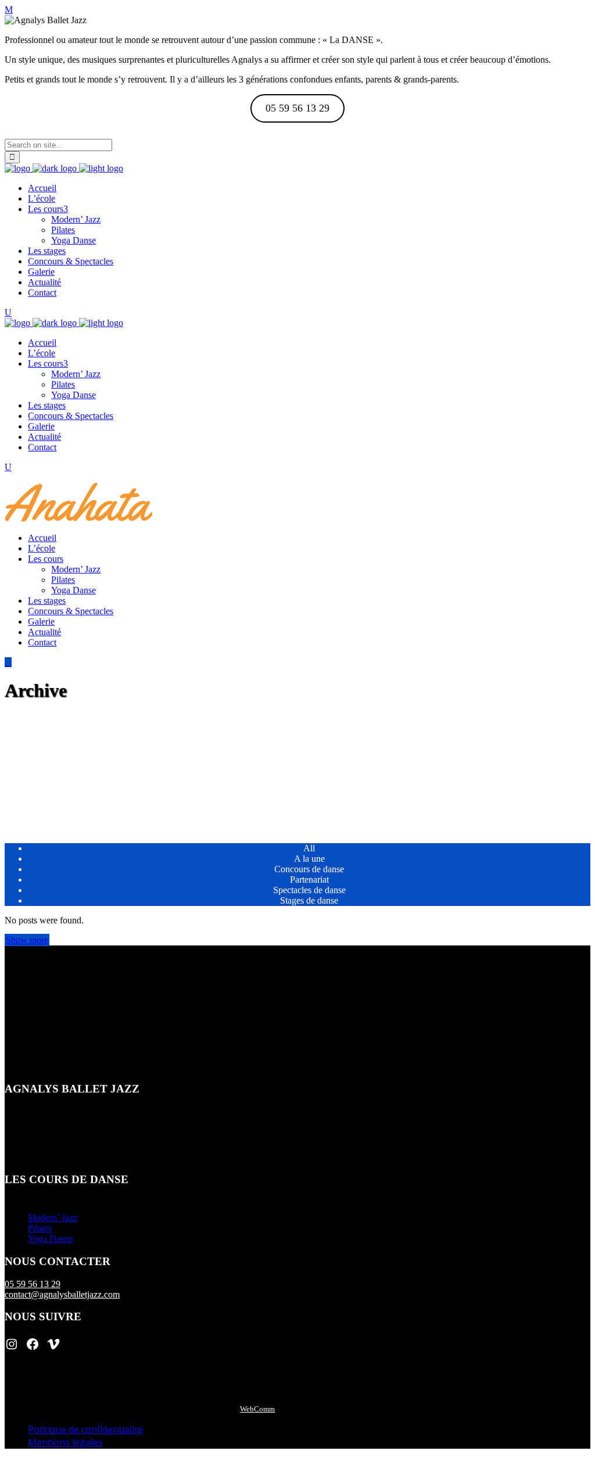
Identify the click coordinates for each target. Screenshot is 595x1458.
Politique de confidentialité (85, 1429)
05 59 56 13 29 (32, 1284)
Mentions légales (65, 1442)
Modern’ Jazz (52, 1218)
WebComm (257, 1409)
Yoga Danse (50, 1239)
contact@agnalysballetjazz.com (62, 1294)
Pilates (40, 1228)
